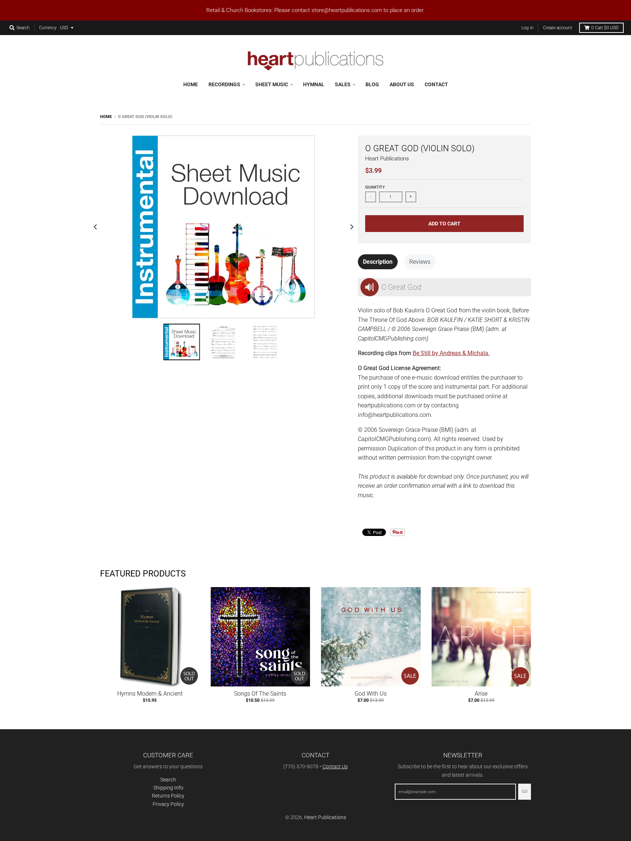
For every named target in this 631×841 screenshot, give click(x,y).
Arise (481, 693)
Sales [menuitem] (343, 84)
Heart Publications (387, 158)
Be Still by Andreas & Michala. (451, 353)
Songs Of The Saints (260, 693)
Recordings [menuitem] (224, 84)
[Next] (351, 227)
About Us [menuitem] (402, 84)
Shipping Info (168, 788)
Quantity (375, 187)
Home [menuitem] (190, 84)
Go (524, 791)
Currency (48, 27)
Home (106, 116)
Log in (527, 27)
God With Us (371, 693)
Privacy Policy (168, 804)
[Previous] (95, 227)
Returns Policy (168, 796)
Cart (605, 27)
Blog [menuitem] (372, 84)
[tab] (378, 262)
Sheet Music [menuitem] (271, 84)
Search (168, 780)
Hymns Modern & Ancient (150, 693)
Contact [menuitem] (436, 84)
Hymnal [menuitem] (313, 84)
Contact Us (335, 766)
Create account (557, 27)
